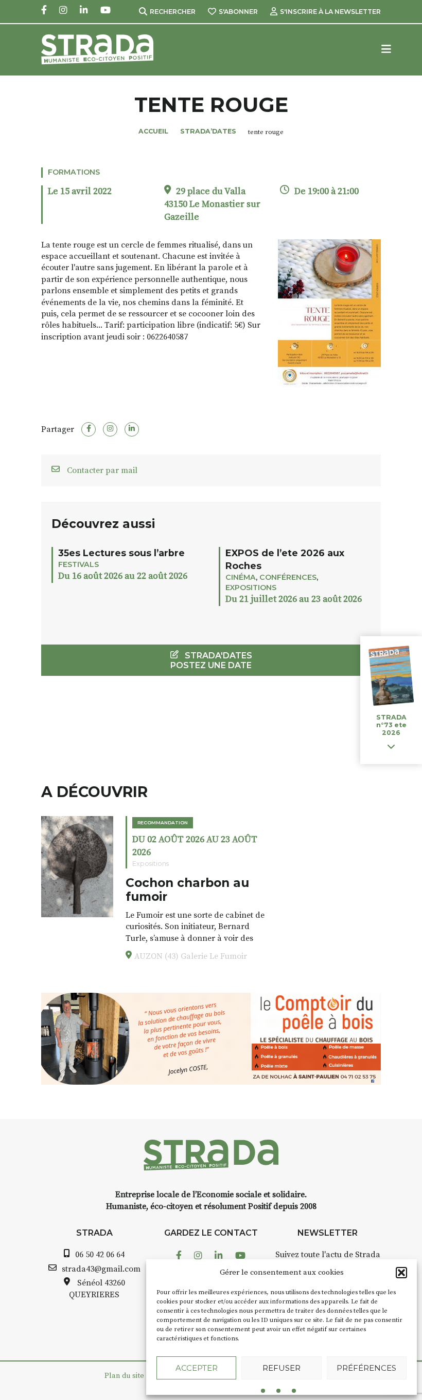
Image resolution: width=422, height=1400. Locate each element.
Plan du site (124, 1375)
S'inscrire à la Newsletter (330, 11)
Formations (74, 172)
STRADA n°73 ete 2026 (391, 724)
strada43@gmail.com (101, 1269)
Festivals (78, 564)
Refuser (281, 1368)
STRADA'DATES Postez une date (211, 660)
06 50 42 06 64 (100, 1255)
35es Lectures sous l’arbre (121, 552)
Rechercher (173, 11)
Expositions (250, 587)
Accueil (153, 131)
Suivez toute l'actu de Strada (327, 1255)
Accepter (196, 1368)
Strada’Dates (208, 131)
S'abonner (238, 11)
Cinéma (240, 577)
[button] (401, 1272)
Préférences (366, 1368)
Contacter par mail (101, 470)
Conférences (287, 577)
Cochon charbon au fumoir (187, 890)
